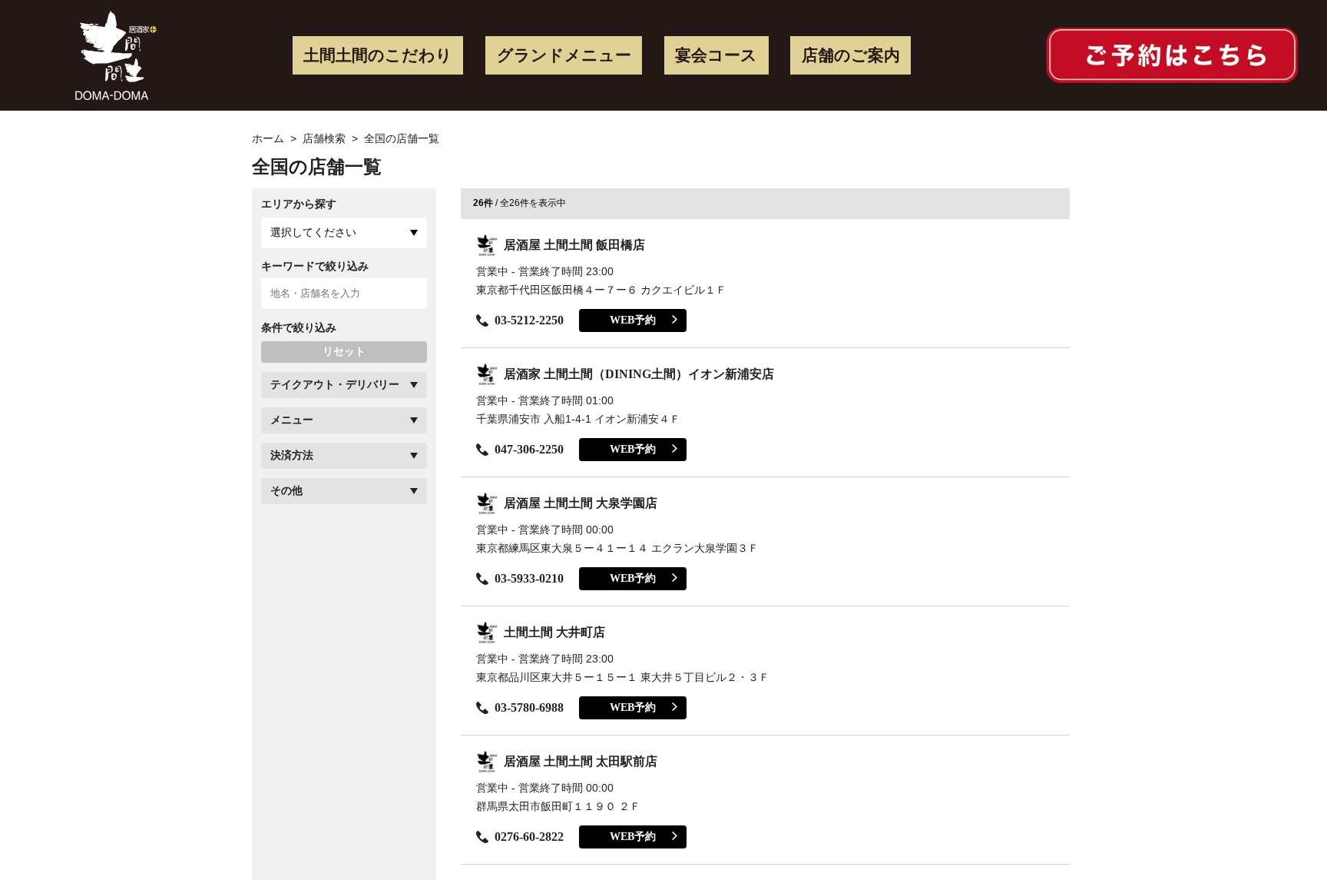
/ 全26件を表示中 (519, 203)
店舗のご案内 (851, 55)
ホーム (268, 138)
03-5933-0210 (529, 578)
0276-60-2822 (529, 836)
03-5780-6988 (529, 707)
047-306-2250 (529, 449)
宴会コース (716, 55)
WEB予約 (633, 320)
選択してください (313, 232)
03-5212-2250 (529, 320)
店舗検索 (324, 138)
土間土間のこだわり (377, 55)
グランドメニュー (564, 55)
